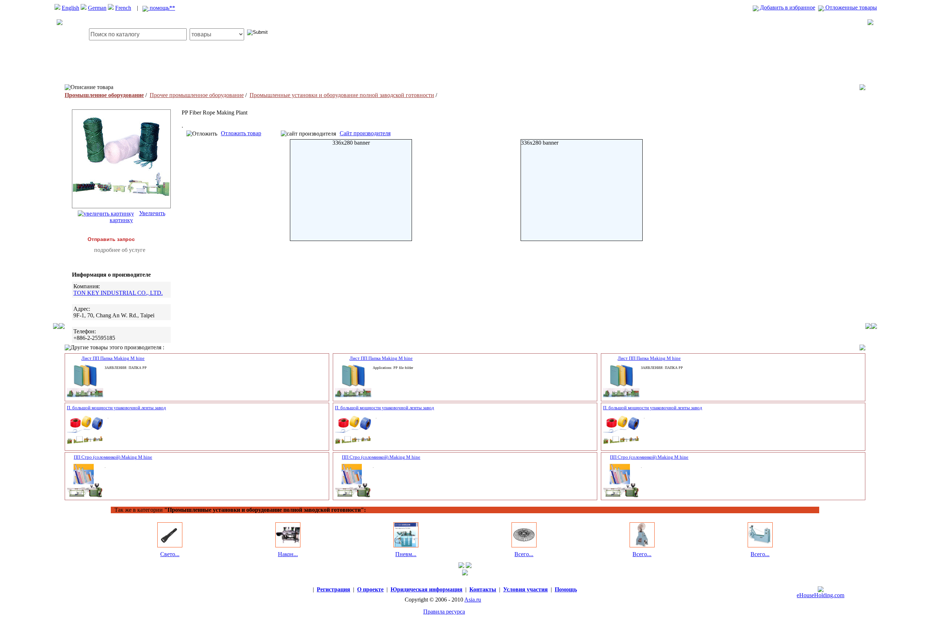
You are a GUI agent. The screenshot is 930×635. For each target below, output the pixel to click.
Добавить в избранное (787, 7)
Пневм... (405, 554)
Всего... (523, 554)
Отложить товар (241, 133)
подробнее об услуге (119, 250)
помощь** (161, 8)
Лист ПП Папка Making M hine (113, 358)
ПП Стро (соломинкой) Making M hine (113, 457)
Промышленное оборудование (104, 95)
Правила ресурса (444, 611)
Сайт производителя (365, 133)
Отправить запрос (111, 239)
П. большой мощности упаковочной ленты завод (116, 407)
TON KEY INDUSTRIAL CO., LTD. (118, 293)
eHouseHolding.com (820, 595)
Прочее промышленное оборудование (197, 95)
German (97, 8)
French (123, 8)
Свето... (169, 554)
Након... (288, 554)
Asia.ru (472, 599)
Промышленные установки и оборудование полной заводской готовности (342, 95)
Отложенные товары (850, 7)
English (70, 8)
